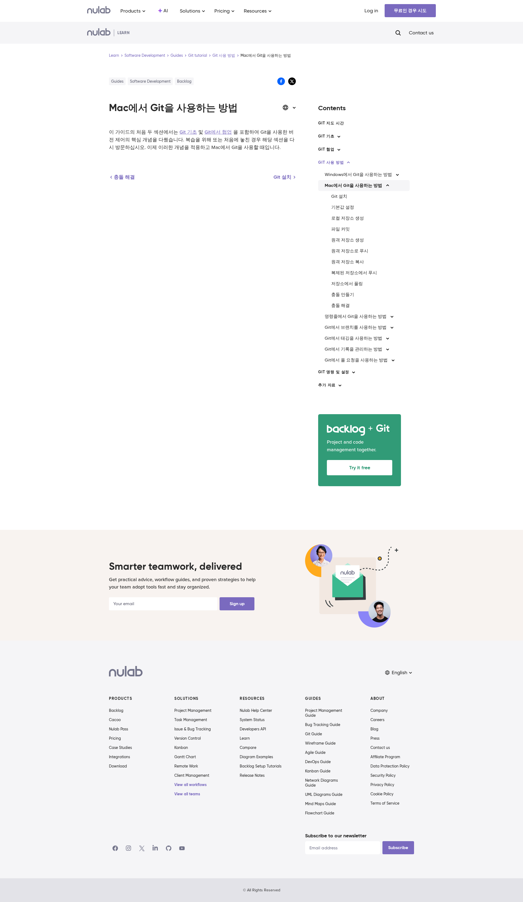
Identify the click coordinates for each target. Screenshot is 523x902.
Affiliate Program (385, 756)
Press (374, 738)
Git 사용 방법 (223, 55)
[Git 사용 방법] (348, 162)
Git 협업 (326, 149)
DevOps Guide (318, 761)
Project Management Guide (323, 713)
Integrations (119, 756)
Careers (377, 719)
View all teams (187, 794)
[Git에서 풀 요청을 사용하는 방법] (393, 360)
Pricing (115, 738)
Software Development (144, 55)
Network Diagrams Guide (321, 783)
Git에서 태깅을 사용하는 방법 (353, 338)
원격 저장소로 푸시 (349, 250)
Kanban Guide (317, 771)
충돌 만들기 (342, 294)
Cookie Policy (381, 794)
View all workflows (190, 784)
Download (118, 766)
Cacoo (115, 719)
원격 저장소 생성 (347, 240)
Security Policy (383, 775)
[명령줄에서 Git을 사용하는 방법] (392, 316)
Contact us (421, 33)
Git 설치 (339, 196)
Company (379, 710)
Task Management (190, 719)
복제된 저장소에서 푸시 (354, 272)
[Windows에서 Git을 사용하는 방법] (397, 174)
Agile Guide (315, 752)
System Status (252, 719)
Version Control (187, 738)
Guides (177, 55)
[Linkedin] (155, 848)
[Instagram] (128, 848)
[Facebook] (115, 848)
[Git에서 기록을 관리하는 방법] (387, 349)
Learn (114, 55)
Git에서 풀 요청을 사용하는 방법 (356, 360)
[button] (399, 672)
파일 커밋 (340, 229)
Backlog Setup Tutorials (260, 766)
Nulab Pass (118, 729)
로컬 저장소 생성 (347, 218)
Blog (374, 729)
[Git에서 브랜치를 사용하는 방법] (392, 327)
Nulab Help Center (256, 710)
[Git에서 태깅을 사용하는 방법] (387, 338)
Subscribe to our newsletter (335, 835)
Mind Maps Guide (320, 803)
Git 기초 (188, 132)
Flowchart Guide (319, 813)
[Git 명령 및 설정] (353, 372)
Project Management (192, 710)
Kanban (181, 747)
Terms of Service (384, 803)
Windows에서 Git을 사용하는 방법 (358, 174)
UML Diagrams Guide (323, 794)
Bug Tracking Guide (322, 724)
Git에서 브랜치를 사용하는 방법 (356, 327)
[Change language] (289, 107)
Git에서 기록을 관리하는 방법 (353, 349)
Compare (248, 747)
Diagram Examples (256, 756)
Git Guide (313, 733)
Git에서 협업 (218, 132)
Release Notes (252, 775)
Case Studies (120, 747)
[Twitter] (142, 848)
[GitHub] (168, 848)
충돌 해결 (340, 305)
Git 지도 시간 (331, 123)
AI (165, 11)
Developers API (253, 729)
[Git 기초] (339, 136)
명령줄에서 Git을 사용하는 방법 (356, 316)
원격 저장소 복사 (347, 261)
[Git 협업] (339, 149)
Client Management (191, 775)
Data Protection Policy (389, 766)
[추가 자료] (340, 385)
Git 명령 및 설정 (333, 371)
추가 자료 (327, 385)
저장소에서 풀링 (347, 283)
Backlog (116, 710)
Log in (371, 11)
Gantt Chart (185, 756)
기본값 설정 (342, 207)
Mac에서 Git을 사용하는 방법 (353, 185)
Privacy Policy (382, 784)
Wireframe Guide (320, 743)
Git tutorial (197, 55)
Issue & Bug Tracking (192, 729)
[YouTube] (182, 848)
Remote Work (186, 766)
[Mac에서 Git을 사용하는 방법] (387, 185)
